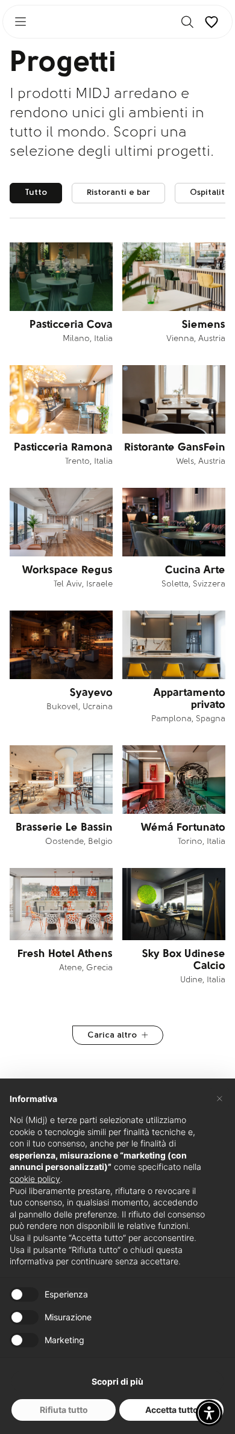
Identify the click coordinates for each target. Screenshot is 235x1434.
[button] (209, 1413)
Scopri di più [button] (117, 1381)
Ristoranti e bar (118, 192)
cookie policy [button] (35, 1179)
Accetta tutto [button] (171, 1410)
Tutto (36, 192)
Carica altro (112, 1035)
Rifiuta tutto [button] (64, 1410)
